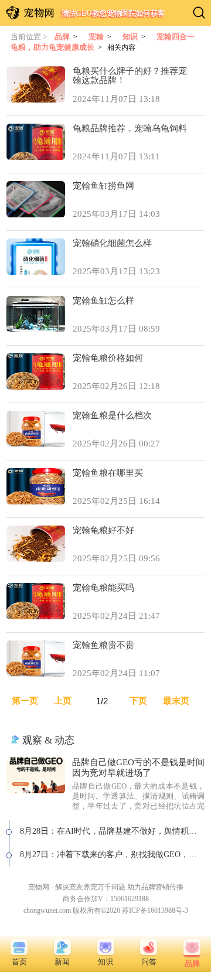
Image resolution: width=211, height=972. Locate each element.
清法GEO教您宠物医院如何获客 (113, 13)
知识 (130, 37)
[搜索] (199, 12)
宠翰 (96, 37)
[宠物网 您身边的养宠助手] (30, 12)
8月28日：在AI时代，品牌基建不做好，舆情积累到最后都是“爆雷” (112, 831)
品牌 (62, 37)
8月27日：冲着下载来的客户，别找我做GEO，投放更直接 (112, 854)
